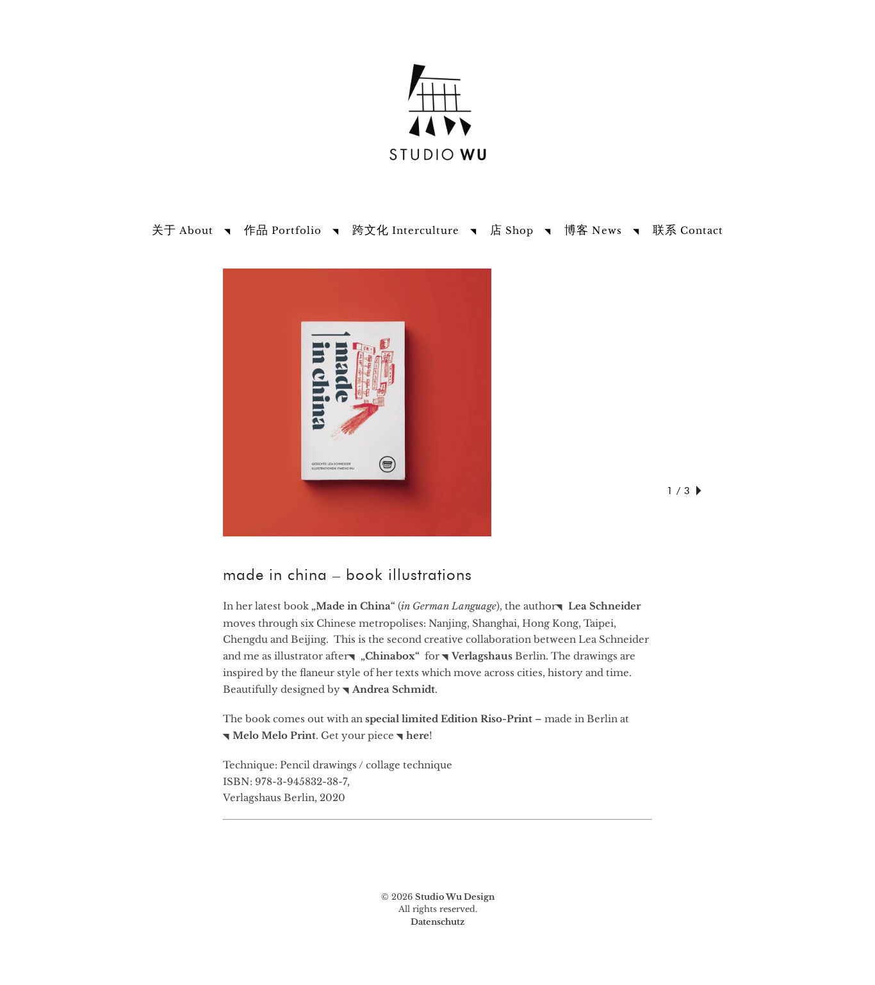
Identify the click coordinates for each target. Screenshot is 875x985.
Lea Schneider (603, 606)
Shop (512, 230)
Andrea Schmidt (393, 689)
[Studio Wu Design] (437, 164)
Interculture (405, 230)
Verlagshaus (482, 656)
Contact (688, 230)
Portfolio (283, 230)
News (593, 230)
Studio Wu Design (455, 896)
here (417, 735)
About (182, 230)
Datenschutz (437, 921)
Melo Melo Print (274, 735)
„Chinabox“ (390, 656)
